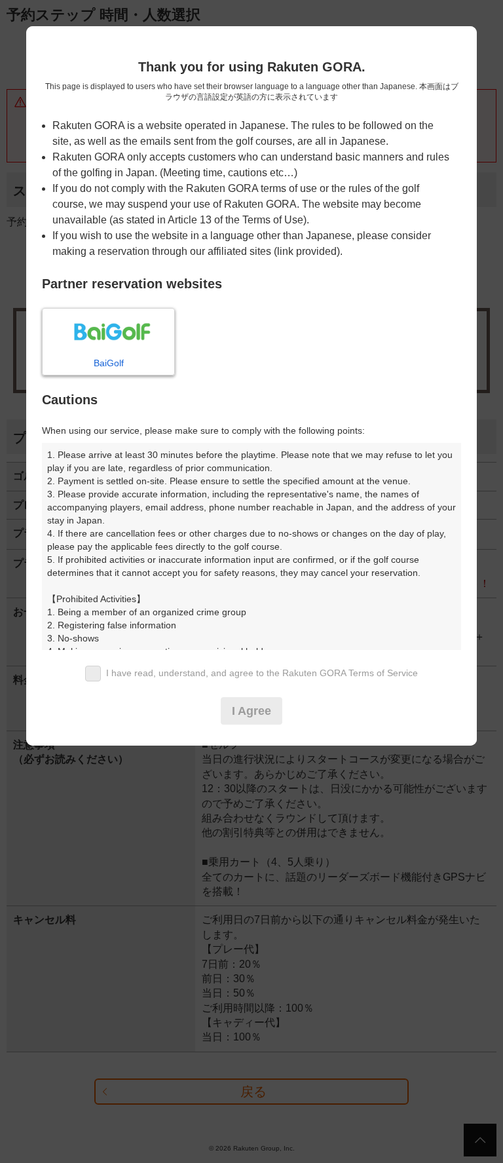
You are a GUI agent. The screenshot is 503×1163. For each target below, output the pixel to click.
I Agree (251, 710)
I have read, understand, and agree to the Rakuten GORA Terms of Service (262, 673)
